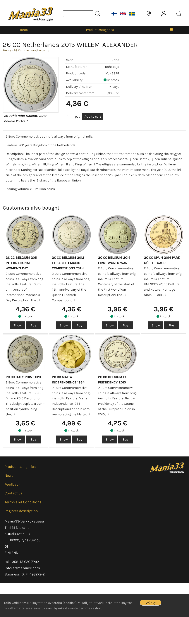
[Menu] (171, 30)
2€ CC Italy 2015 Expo (23, 377)
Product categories (100, 30)
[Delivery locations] (149, 14)
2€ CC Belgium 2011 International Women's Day (21, 263)
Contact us (14, 493)
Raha (115, 60)
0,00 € (110, 93)
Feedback (12, 484)
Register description (21, 511)
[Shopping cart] (178, 14)
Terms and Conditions (23, 502)
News (9, 475)
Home (23, 30)
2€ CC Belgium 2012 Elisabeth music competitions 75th (68, 263)
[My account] (163, 14)
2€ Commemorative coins (31, 50)
